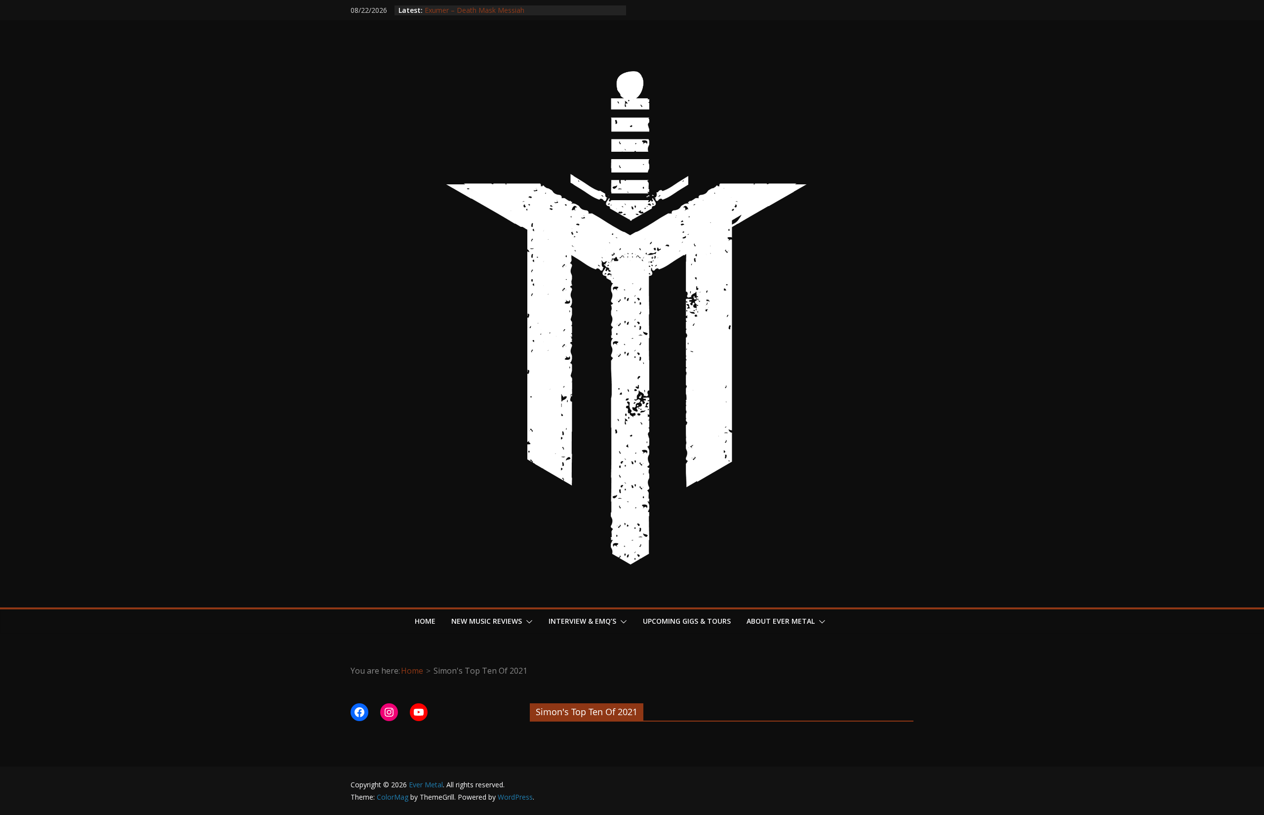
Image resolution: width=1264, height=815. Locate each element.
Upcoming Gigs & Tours (687, 621)
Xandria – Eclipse (451, 5)
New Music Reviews (486, 621)
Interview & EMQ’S (582, 621)
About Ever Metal (781, 621)
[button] (527, 621)
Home (425, 621)
